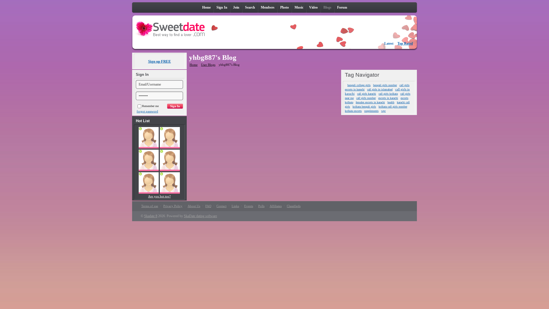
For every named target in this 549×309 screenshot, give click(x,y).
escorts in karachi (388, 98)
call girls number (366, 98)
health (390, 102)
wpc (383, 110)
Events (248, 206)
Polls (261, 206)
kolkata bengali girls (364, 106)
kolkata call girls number (393, 106)
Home (194, 64)
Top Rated (405, 43)
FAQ (208, 206)
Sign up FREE (159, 61)
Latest (388, 43)
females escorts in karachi (370, 102)
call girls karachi (366, 93)
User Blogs (208, 64)
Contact (221, 206)
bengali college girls (359, 85)
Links (235, 206)
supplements (371, 110)
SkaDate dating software (200, 216)
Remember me (150, 106)
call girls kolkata (388, 93)
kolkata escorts (353, 110)
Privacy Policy (172, 206)
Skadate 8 (150, 216)
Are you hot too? (159, 196)
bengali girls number (385, 85)
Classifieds (294, 206)
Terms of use (149, 206)
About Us (194, 206)
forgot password (147, 111)
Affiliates (276, 206)
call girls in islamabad (380, 89)
